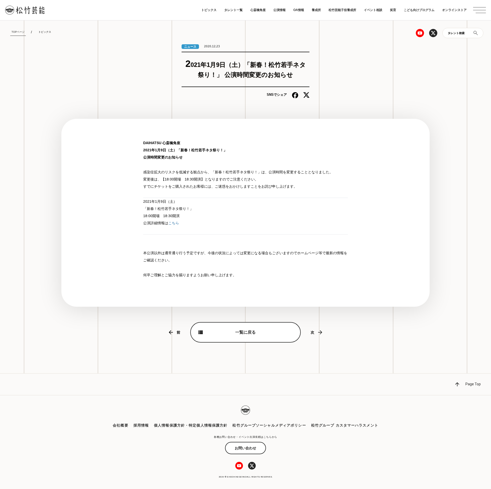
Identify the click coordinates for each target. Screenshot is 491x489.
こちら (173, 223)
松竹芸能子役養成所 (342, 10)
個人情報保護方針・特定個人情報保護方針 (190, 425)
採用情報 (141, 425)
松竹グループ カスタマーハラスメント (344, 425)
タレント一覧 (233, 10)
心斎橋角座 (258, 10)
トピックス (209, 10)
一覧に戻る (245, 332)
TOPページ (18, 31)
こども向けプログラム (419, 10)
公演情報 (279, 10)
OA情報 (298, 10)
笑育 (393, 10)
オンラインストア (454, 10)
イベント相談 (373, 10)
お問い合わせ (245, 448)
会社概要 (120, 425)
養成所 (316, 10)
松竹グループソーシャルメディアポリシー (269, 425)
